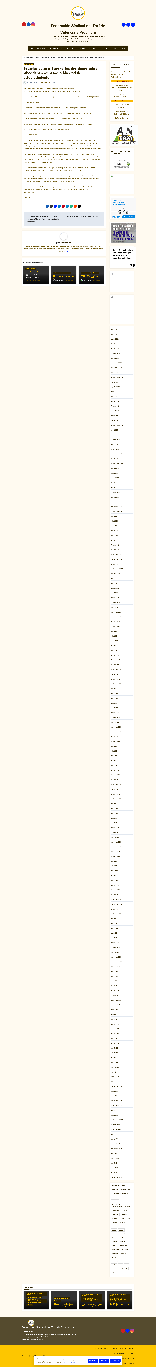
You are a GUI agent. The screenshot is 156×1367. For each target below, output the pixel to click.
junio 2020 (115, 583)
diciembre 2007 (116, 1101)
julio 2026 (114, 329)
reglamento (123, 1245)
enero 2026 (115, 358)
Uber (126, 1265)
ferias (129, 1218)
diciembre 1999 (116, 1129)
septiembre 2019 (117, 626)
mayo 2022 (115, 478)
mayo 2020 (115, 588)
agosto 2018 (115, 689)
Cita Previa (106, 48)
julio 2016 (114, 808)
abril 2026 (114, 344)
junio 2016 (114, 813)
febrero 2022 (115, 492)
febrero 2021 (115, 545)
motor (125, 1233)
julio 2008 (114, 1091)
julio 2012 (114, 1010)
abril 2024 (114, 396)
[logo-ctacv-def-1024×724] (122, 164)
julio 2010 (114, 1053)
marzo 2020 (115, 598)
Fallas (122, 1218)
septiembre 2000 (117, 1120)
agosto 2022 (115, 468)
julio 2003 (114, 1115)
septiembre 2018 (117, 684)
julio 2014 (114, 923)
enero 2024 (115, 411)
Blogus (46, 1356)
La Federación (41, 48)
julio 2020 (114, 578)
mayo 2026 (115, 339)
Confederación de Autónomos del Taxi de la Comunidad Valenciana (35, 1301)
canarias (114, 1201)
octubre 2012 (115, 1005)
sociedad (115, 1253)
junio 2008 (115, 1096)
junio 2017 (114, 756)
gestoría (122, 1222)
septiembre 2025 (117, 377)
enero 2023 (115, 444)
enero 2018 (115, 722)
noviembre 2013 (116, 962)
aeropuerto (115, 1185)
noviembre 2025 (116, 368)
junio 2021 (114, 526)
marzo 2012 (115, 1024)
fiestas (114, 1222)
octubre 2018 (115, 679)
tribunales (125, 1261)
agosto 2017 (115, 746)
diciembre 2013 (116, 957)
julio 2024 (114, 392)
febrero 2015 (115, 890)
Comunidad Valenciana (34, 1297)
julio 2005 (114, 1110)
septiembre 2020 (117, 569)
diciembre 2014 (116, 899)
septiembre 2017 (116, 741)
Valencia (124, 1268)
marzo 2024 (115, 401)
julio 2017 (114, 751)
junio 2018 (114, 698)
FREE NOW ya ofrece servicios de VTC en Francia (89, 278)
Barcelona (115, 1197)
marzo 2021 (115, 540)
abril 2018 (114, 708)
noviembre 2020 (116, 559)
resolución (125, 1249)
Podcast (124, 48)
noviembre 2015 (116, 847)
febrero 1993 (115, 1144)
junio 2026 (115, 334)
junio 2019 (114, 641)
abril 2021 (114, 535)
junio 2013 (114, 976)
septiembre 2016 (117, 799)
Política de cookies (69, 1362)
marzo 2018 (115, 713)
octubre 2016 (115, 794)
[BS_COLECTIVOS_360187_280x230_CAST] (123, 257)
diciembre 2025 (116, 363)
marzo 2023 (115, 435)
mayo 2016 (115, 818)
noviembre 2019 (116, 617)
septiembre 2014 (117, 914)
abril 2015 (114, 880)
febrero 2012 (115, 1029)
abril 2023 (114, 430)
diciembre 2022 (116, 449)
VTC (113, 1272)
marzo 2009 (115, 1077)
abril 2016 (114, 823)
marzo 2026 (115, 348)
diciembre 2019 (116, 612)
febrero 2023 (115, 439)
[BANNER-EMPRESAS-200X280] (123, 208)
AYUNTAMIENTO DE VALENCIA (120, 1193)
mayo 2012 (115, 1014)
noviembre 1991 (116, 1149)
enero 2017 (115, 780)
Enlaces (115, 1348)
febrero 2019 (115, 660)
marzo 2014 (115, 943)
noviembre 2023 (116, 420)
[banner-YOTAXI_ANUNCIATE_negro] (124, 309)
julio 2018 (114, 693)
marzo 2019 (115, 655)
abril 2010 (114, 1062)
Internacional (28, 64)
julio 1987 (114, 1153)
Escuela (115, 48)
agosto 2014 (115, 919)
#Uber (55, 82)
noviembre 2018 (116, 674)
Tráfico (114, 1265)
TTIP (120, 1265)
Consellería (115, 1210)
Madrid (114, 1230)
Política (114, 1241)
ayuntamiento (125, 1189)
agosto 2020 (115, 574)
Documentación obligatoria (89, 48)
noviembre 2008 (116, 1086)
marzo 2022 (115, 487)
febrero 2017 (115, 775)
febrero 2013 (115, 995)
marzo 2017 (115, 770)
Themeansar (56, 1356)
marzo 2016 (115, 828)
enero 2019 (115, 665)
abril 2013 (114, 986)
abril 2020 (114, 593)
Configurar (115, 1360)
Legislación (71, 48)
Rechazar (104, 1360)
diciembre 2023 (116, 416)
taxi (121, 1257)
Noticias (68, 273)
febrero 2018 (115, 717)
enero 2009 (115, 1081)
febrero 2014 (115, 947)
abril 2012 (114, 1019)
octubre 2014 (115, 909)
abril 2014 (114, 938)
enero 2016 (115, 837)
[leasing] (123, 233)
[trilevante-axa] (124, 282)
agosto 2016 (115, 804)
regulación (115, 1249)
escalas (114, 1218)
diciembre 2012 (116, 1000)
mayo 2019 (115, 645)
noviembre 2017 (116, 732)
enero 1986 (115, 1158)
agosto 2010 (115, 1048)
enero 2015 (115, 895)
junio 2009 (115, 1072)
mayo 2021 (115, 531)
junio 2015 (114, 871)
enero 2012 (115, 1034)
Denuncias (115, 1214)
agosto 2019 (115, 631)
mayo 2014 (115, 933)
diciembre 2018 (116, 669)
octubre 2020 (115, 564)
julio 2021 (114, 521)
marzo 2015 (115, 885)
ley (129, 1226)
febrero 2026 (115, 353)
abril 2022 (114, 483)
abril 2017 (114, 765)
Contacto (107, 1348)
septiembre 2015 (116, 856)
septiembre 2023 (117, 425)
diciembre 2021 (116, 502)
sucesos (123, 1253)
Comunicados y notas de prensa (35, 1294)
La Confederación (57, 48)
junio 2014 (114, 928)
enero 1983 (115, 1168)
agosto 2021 (115, 516)
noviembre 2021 (116, 507)
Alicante (124, 1185)
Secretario (33, 82)
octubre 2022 (115, 459)
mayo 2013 (114, 981)
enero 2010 (115, 1067)
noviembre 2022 (116, 454)
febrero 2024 (115, 406)
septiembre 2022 (117, 463)
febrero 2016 (115, 832)
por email (66, 251)
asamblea (115, 1189)
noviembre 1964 (116, 1177)
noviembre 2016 (116, 789)
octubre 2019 (115, 622)
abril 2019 (114, 650)
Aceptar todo (93, 1360)
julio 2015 (114, 866)
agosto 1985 (115, 1163)
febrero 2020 (115, 602)
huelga (123, 1226)
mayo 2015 (114, 875)
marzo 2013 (115, 990)
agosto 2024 (115, 387)
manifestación (116, 1233)
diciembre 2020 (116, 554)
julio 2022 (114, 473)
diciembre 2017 (116, 727)
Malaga (121, 1230)
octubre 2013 (115, 966)
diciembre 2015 (116, 842)
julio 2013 (114, 971)
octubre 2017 (115, 737)
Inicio (31, 48)
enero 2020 (115, 607)
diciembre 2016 (116, 784)
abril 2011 (114, 1038)
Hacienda (115, 1226)
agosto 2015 (115, 861)
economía (124, 1214)
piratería (115, 1237)
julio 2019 (114, 636)
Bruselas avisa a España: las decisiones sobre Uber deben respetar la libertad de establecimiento (60, 73)
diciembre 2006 (116, 1105)
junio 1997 (114, 1134)
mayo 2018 (115, 703)
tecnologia (115, 1261)
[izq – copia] (124, 135)
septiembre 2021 (117, 511)
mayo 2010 (115, 1057)
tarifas (114, 1257)
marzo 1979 (115, 1172)
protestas (123, 1241)
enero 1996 (115, 1139)
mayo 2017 (114, 760)
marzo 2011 (115, 1043)
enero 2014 (115, 952)
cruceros (125, 1210)
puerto (114, 1245)
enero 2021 (115, 550)
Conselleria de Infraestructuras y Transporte (121, 1205)
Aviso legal (123, 1348)
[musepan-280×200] (123, 184)
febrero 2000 (115, 1125)
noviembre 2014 (116, 904)
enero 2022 (115, 497)
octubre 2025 (115, 372)
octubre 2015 (115, 851)
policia (123, 1237)
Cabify (123, 1197)
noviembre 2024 (116, 382)
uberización (115, 1268)
